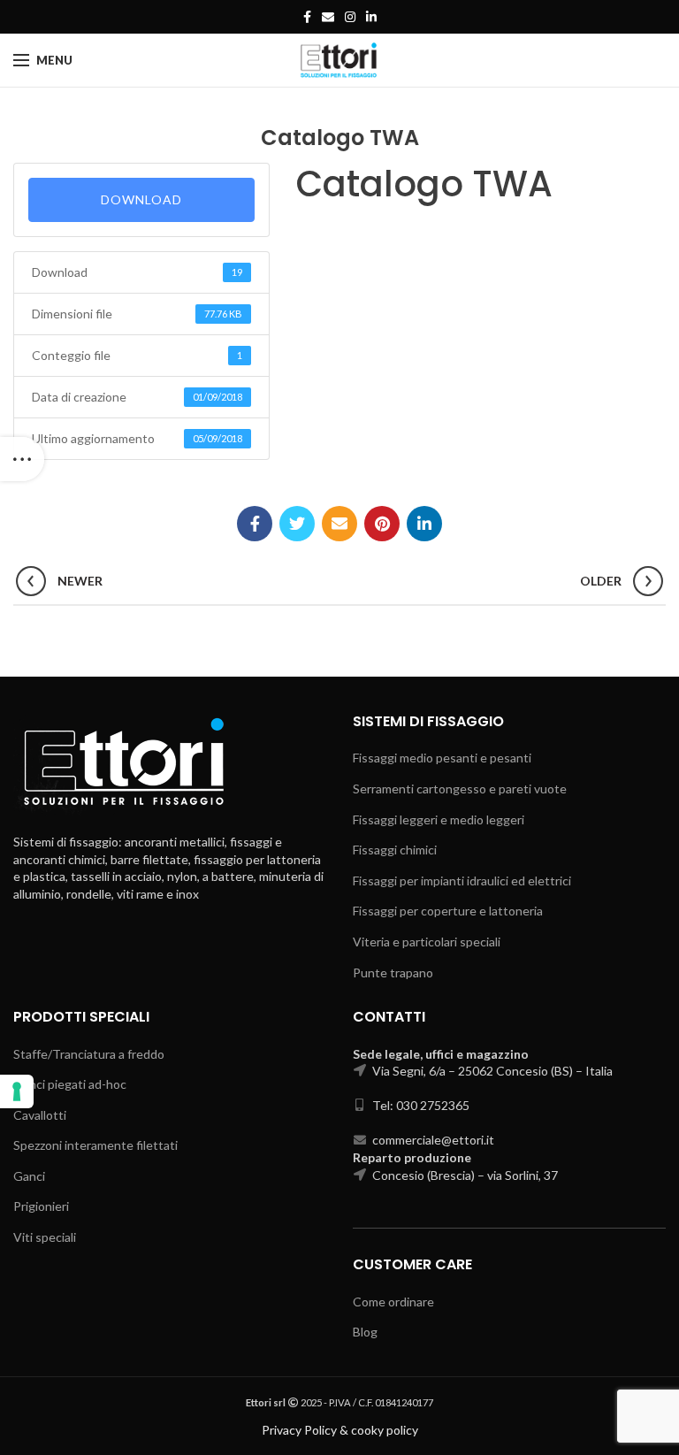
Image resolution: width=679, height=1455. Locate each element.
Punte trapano (393, 972)
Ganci (29, 1175)
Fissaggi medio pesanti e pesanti (442, 757)
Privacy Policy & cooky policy (340, 1429)
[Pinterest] (382, 523)
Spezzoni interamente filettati (95, 1145)
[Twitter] (297, 523)
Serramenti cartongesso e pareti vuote (460, 788)
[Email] (328, 16)
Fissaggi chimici (395, 849)
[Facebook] (307, 16)
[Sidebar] (22, 459)
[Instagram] (350, 16)
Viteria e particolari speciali (426, 941)
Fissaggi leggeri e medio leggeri (438, 819)
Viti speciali (44, 1236)
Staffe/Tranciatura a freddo (88, 1053)
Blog (365, 1331)
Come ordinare (393, 1301)
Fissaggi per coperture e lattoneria (448, 910)
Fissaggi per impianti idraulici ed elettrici (462, 880)
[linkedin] (371, 16)
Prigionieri (41, 1206)
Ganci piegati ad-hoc (69, 1083)
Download (141, 199)
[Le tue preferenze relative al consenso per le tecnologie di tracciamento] (17, 1091)
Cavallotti (39, 1114)
